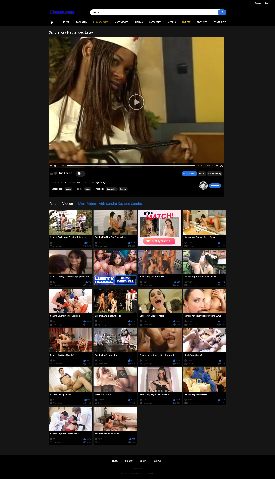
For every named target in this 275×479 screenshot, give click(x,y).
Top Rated (81, 22)
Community (220, 22)
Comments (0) (214, 174)
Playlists (202, 22)
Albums (139, 22)
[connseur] (203, 185)
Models (172, 22)
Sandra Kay (111, 189)
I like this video (51, 173)
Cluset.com (134, 473)
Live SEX (186, 22)
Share (202, 174)
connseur (215, 186)
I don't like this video (55, 173)
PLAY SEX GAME (100, 22)
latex (88, 189)
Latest (65, 22)
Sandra (123, 189)
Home (52, 22)
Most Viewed (121, 22)
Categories (155, 22)
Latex (68, 189)
